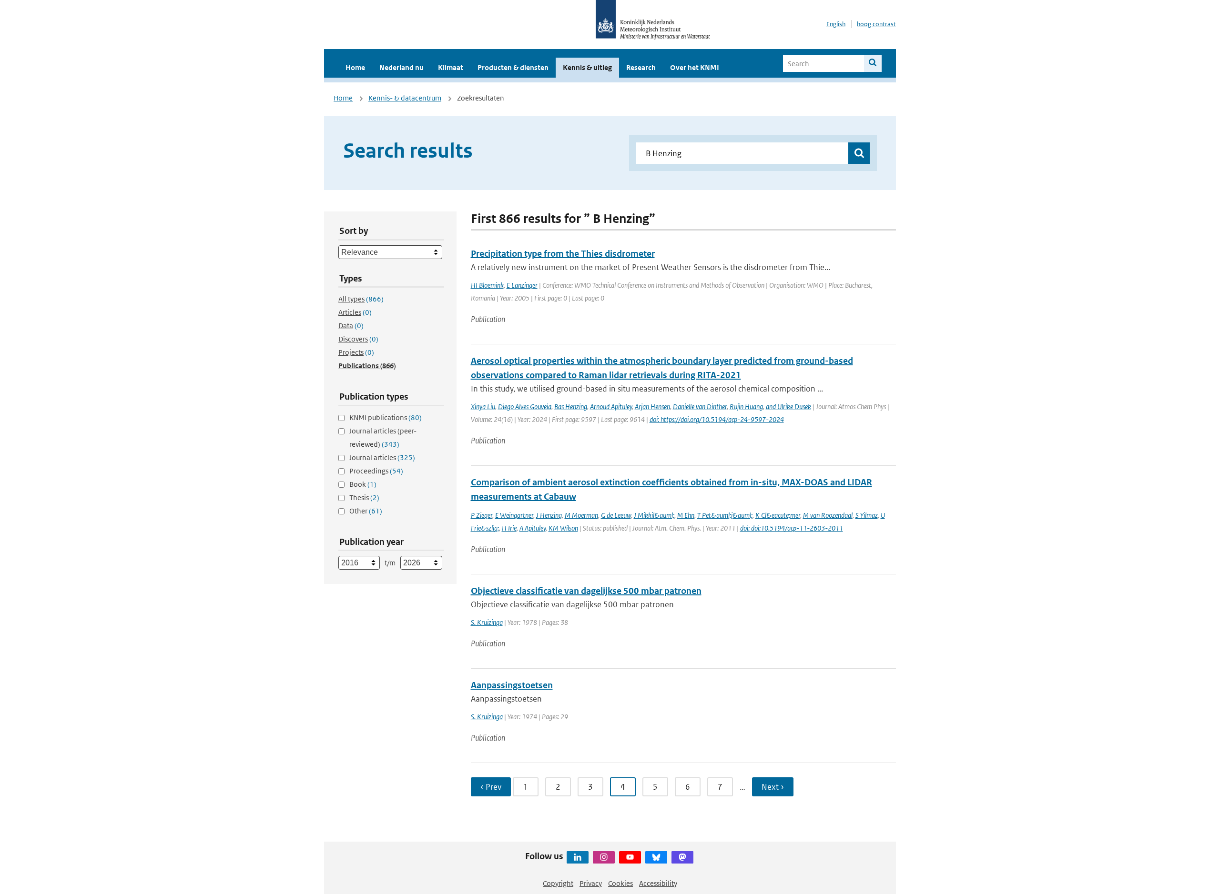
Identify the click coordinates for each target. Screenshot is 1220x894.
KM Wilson (563, 527)
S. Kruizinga (487, 622)
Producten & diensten (513, 67)
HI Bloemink (487, 285)
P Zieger (481, 515)
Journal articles (382, 457)
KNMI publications (385, 417)
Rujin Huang (746, 406)
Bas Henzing (570, 406)
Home (355, 67)
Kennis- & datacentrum (404, 97)
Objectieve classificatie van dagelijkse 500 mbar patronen (586, 590)
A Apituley (532, 527)
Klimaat (450, 67)
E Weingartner (514, 515)
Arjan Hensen (652, 406)
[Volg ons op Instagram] (604, 857)
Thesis (364, 497)
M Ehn (685, 515)
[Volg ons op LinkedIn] (577, 857)
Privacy (591, 883)
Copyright (558, 883)
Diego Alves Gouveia (524, 406)
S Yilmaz (866, 515)
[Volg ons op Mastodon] (682, 857)
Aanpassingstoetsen (512, 685)
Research (641, 67)
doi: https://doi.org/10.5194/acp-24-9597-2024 (717, 419)
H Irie (509, 527)
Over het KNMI (694, 67)
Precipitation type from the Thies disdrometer (563, 253)
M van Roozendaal (828, 515)
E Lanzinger (522, 285)
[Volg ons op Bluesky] (656, 857)
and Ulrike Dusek (788, 406)
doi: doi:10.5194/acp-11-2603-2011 (791, 527)
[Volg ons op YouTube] (630, 857)
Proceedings (376, 470)
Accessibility (658, 883)
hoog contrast (876, 24)
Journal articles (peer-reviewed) (383, 437)
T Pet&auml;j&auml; (724, 515)
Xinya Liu (483, 406)
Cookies (620, 883)
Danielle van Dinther (700, 406)
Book (362, 484)
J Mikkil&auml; (654, 515)
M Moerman (581, 515)
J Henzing (549, 515)
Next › (773, 787)
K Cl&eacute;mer (777, 515)
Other (365, 510)
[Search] (873, 63)
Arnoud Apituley (611, 406)
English (835, 24)
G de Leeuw (616, 515)
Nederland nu (401, 67)
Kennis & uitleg (587, 67)
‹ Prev (490, 787)
